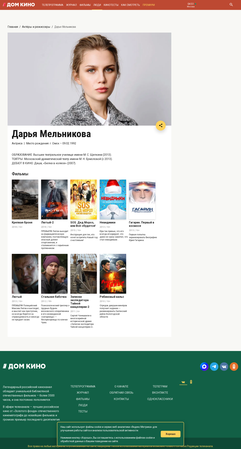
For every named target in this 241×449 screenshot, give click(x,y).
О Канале (121, 386)
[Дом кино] (19, 5)
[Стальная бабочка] (54, 274)
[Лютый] (25, 274)
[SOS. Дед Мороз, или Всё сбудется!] (83, 199)
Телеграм (160, 386)
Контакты (121, 399)
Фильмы (85, 5)
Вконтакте (160, 392)
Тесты (83, 411)
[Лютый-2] (54, 199)
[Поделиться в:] (161, 126)
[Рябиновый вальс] (113, 274)
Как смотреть (130, 5)
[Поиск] (231, 5)
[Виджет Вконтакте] (183, 382)
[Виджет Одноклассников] (191, 382)
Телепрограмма (52, 5)
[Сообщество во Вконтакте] (224, 366)
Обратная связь (121, 392)
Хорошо (171, 434)
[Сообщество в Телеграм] (214, 366)
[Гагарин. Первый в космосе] (142, 199)
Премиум (149, 5)
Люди (97, 5)
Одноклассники (160, 399)
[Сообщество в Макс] (204, 366)
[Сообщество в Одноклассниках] (234, 366)
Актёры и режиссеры (36, 26)
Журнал (71, 5)
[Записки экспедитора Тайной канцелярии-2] (83, 274)
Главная (13, 26)
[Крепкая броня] (25, 199)
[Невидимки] (113, 199)
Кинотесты (111, 5)
